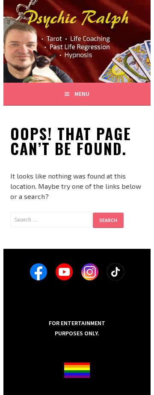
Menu (81, 94)
